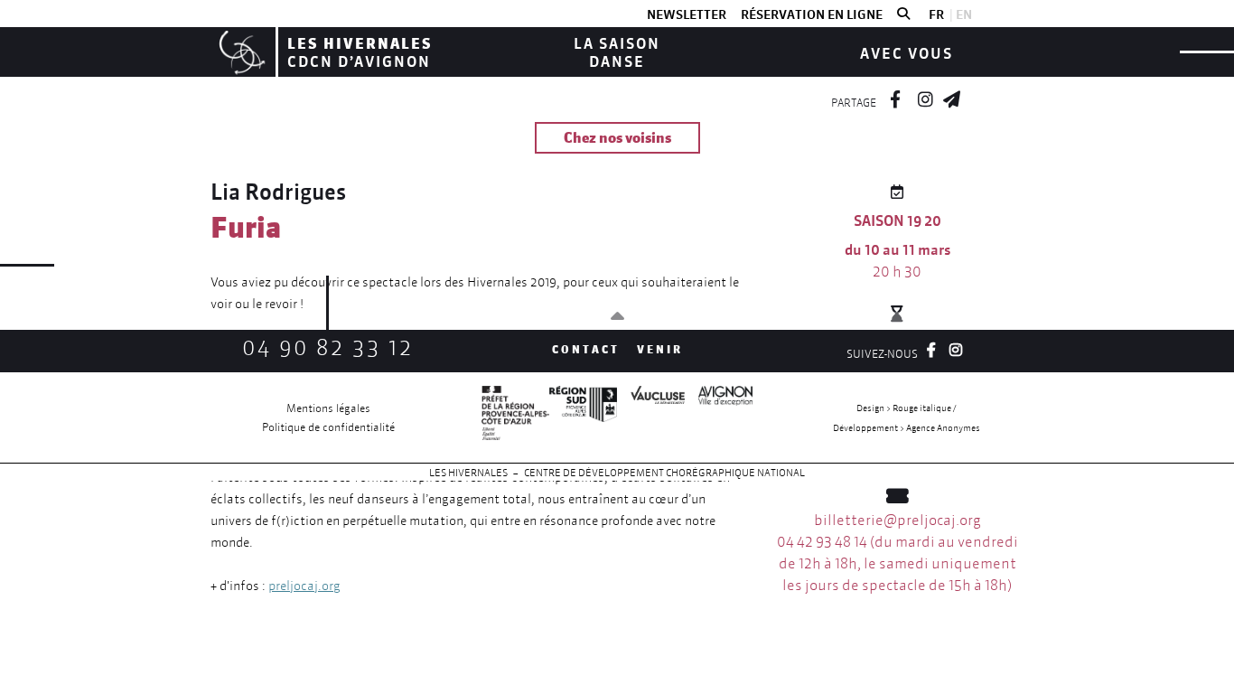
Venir (660, 349)
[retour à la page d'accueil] (239, 52)
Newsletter (686, 14)
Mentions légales (328, 408)
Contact (586, 349)
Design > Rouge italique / (906, 408)
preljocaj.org (304, 585)
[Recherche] (903, 14)
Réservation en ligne (812, 14)
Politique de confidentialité (328, 427)
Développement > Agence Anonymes (906, 428)
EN (964, 14)
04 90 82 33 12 (328, 347)
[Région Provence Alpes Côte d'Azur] (583, 417)
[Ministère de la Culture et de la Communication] (515, 417)
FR (936, 14)
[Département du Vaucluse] (651, 417)
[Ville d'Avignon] (719, 417)
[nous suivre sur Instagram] (925, 97)
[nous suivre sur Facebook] (895, 97)
